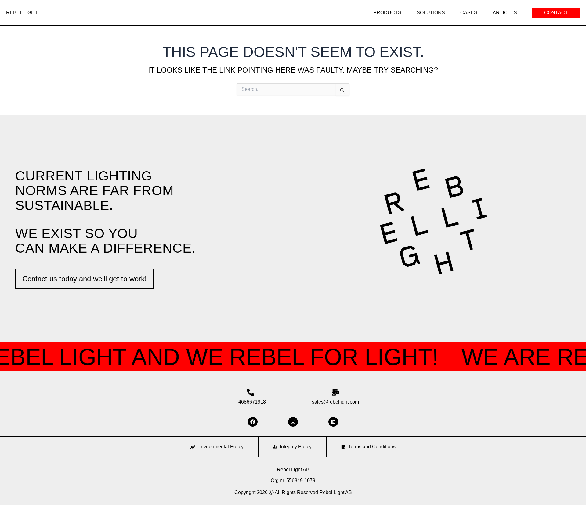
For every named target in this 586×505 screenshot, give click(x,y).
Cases (468, 12)
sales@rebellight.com (335, 401)
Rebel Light (22, 12)
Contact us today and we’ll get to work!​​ (84, 279)
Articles (505, 12)
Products (387, 12)
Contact (556, 12)
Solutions (431, 12)
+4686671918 (251, 401)
